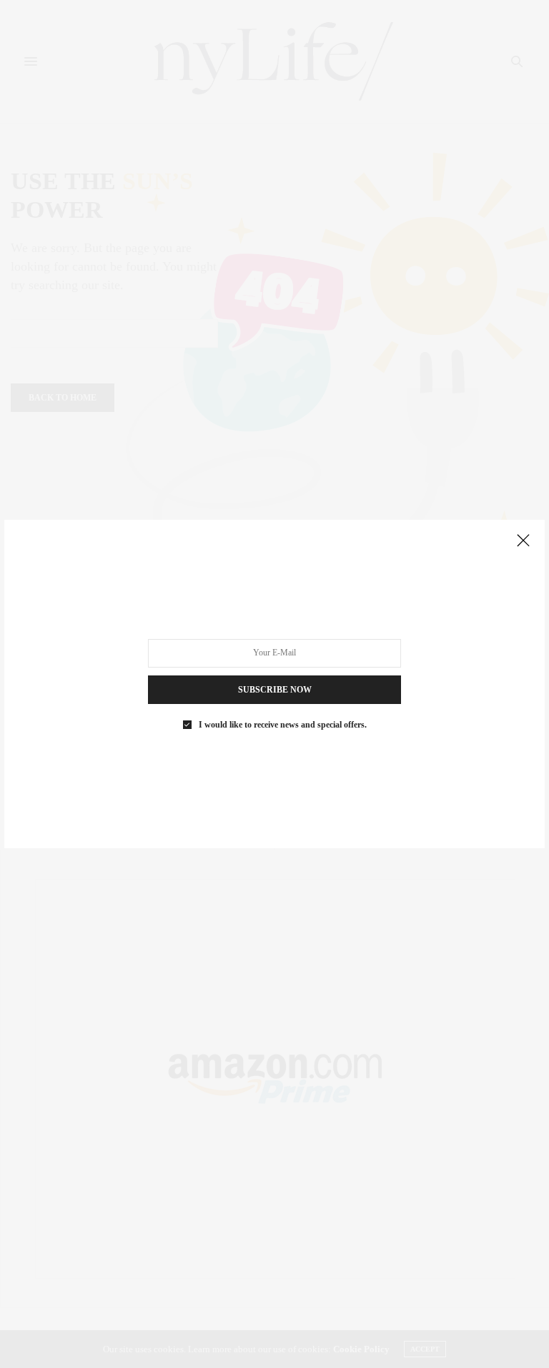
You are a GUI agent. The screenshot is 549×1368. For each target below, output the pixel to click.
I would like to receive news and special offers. (283, 724)
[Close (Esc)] (523, 541)
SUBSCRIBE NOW (275, 690)
